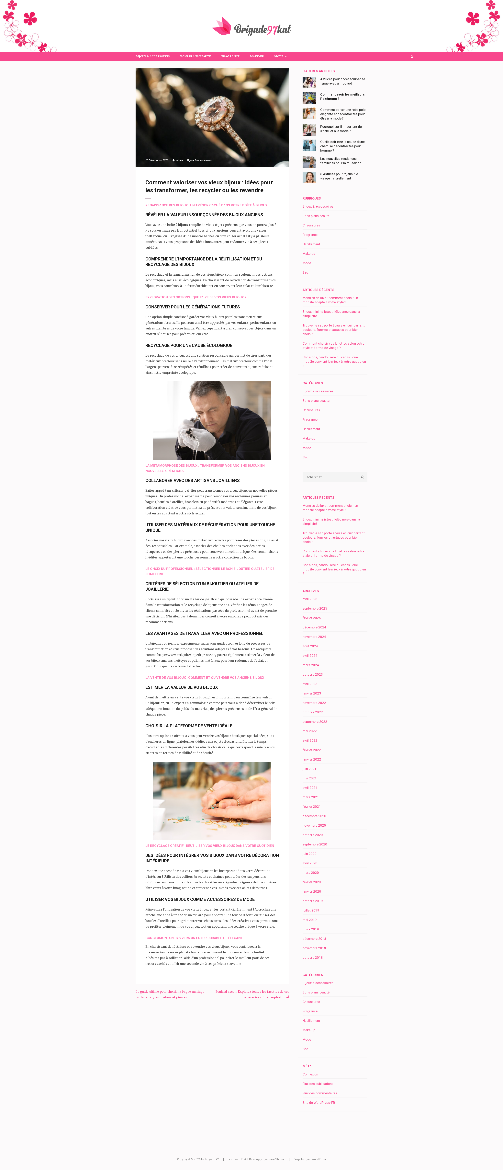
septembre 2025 (315, 608)
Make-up (257, 56)
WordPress (319, 1159)
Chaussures (311, 225)
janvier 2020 (312, 891)
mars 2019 (311, 929)
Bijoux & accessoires (153, 56)
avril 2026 (310, 599)
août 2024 (310, 646)
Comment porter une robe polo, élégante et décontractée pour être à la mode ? (343, 114)
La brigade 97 (209, 1159)
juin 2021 (310, 769)
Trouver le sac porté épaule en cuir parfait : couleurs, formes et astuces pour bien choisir (334, 329)
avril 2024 (310, 656)
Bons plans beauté (195, 56)
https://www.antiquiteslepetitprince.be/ (186, 655)
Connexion (310, 1074)
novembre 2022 (314, 703)
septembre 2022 (315, 722)
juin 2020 (310, 854)
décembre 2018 (314, 939)
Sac (305, 272)
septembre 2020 (315, 844)
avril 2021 (310, 788)
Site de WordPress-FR (319, 1103)
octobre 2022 (313, 712)
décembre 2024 (314, 627)
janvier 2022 (312, 759)
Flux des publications (318, 1084)
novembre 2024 (314, 637)
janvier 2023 (312, 693)
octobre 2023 (313, 674)
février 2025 (312, 618)
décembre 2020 (314, 816)
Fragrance (230, 56)
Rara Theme (277, 1159)
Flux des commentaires (320, 1093)
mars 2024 (311, 665)
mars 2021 (311, 797)
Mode (307, 263)
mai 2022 (310, 731)
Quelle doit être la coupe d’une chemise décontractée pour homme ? (342, 146)
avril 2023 (310, 684)
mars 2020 (311, 873)
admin (179, 160)
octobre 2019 (313, 901)
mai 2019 (310, 920)
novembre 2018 (314, 948)
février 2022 (312, 750)
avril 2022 (310, 740)
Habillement (311, 244)
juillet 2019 (311, 910)
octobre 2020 (313, 835)
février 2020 (312, 882)
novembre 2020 (314, 825)
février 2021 (312, 807)
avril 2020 (310, 863)
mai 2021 (310, 778)
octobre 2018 (313, 957)
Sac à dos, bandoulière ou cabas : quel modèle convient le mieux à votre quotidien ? (334, 361)
